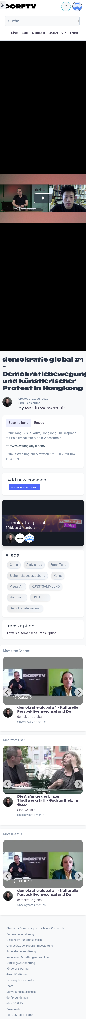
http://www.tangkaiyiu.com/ (25, 446)
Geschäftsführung (17, 974)
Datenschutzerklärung (20, 934)
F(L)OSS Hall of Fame (19, 1015)
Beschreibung (18, 423)
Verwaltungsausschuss (21, 992)
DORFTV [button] (56, 33)
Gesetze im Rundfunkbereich (24, 940)
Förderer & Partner (17, 968)
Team (9, 986)
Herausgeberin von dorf (21, 980)
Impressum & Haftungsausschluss (27, 957)
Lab (25, 33)
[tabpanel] (43, 448)
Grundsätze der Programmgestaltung (29, 945)
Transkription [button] (20, 626)
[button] (66, 6)
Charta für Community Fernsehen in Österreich (35, 928)
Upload (38, 33)
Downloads (13, 1009)
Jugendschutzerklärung (21, 951)
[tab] (18, 423)
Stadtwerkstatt (27, 810)
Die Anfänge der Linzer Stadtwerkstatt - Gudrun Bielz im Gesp (47, 800)
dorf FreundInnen (17, 997)
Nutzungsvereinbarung (20, 963)
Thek (73, 33)
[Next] (78, 692)
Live (14, 33)
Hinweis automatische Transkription (31, 633)
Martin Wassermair (45, 408)
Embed (39, 423)
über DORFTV (14, 1003)
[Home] (31, 6)
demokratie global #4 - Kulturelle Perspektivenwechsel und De (47, 709)
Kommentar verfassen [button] (24, 487)
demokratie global (25, 522)
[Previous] (7, 692)
